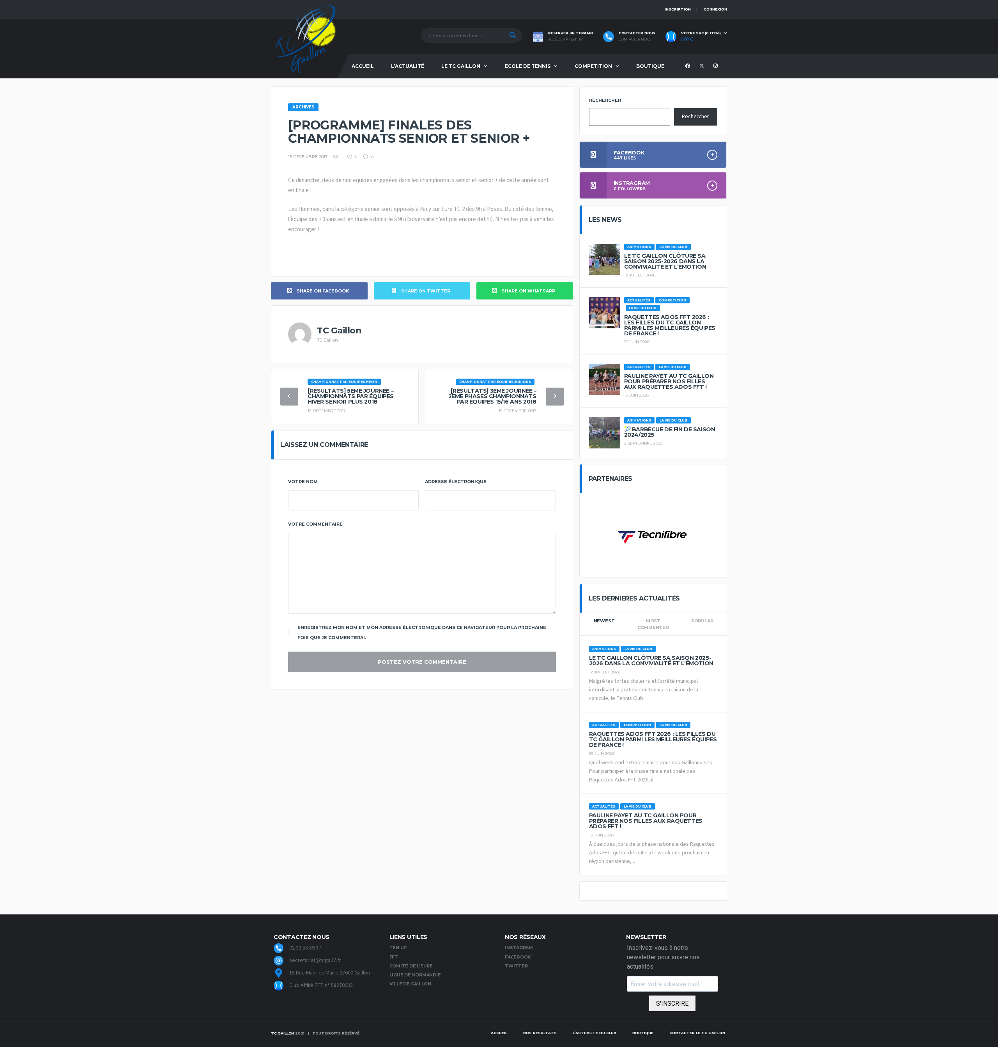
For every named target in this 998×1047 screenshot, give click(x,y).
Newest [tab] (604, 621)
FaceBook (518, 957)
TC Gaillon (282, 1033)
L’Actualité (407, 66)
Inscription (678, 9)
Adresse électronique (456, 481)
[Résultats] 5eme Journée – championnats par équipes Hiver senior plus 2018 (351, 396)
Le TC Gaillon (460, 66)
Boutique (650, 66)
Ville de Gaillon (410, 984)
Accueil (363, 66)
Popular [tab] (702, 621)
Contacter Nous (635, 39)
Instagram (519, 947)
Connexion (715, 9)
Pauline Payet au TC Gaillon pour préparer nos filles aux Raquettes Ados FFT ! (669, 381)
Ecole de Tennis (527, 66)
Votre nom (303, 481)
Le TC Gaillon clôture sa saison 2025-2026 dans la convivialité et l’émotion (665, 261)
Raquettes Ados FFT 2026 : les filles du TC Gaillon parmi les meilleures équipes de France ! (669, 325)
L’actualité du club (594, 1033)
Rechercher (605, 100)
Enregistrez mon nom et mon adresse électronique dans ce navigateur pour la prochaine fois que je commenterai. (421, 632)
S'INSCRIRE (672, 1003)
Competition (593, 66)
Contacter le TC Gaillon (697, 1033)
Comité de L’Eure (411, 966)
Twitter (516, 966)
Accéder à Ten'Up (565, 39)
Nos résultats (540, 1033)
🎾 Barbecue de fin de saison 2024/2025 (669, 432)
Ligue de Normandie (415, 975)
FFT (393, 957)
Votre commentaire (315, 524)
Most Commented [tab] (653, 624)
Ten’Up (398, 947)
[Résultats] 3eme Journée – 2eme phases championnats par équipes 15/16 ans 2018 (492, 396)
